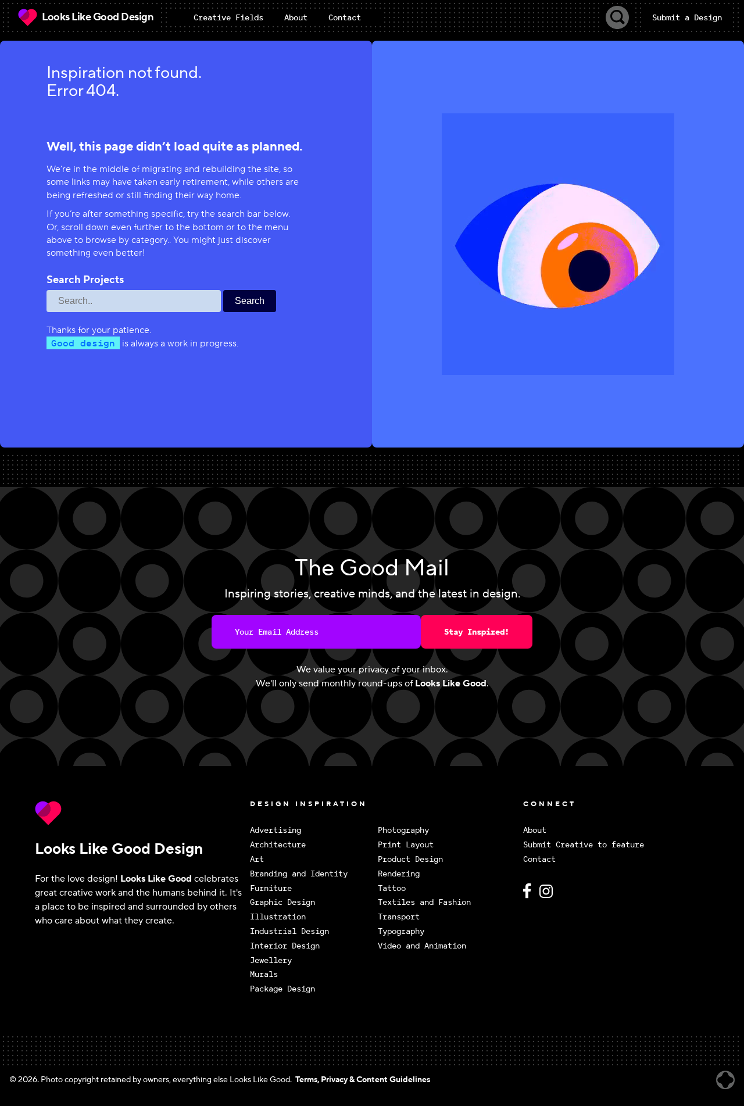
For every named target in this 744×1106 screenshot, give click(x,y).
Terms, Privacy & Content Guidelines (362, 1080)
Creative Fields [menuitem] (228, 17)
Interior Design (285, 946)
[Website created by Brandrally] (725, 1080)
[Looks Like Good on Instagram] (549, 896)
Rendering (399, 874)
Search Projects (85, 280)
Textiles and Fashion (424, 902)
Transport (399, 917)
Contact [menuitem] (344, 17)
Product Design (410, 859)
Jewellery (271, 960)
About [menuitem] (295, 17)
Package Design (282, 989)
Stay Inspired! (476, 632)
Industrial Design (289, 931)
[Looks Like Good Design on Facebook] (529, 896)
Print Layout (406, 845)
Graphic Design (282, 902)
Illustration (278, 917)
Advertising (275, 830)
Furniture (271, 888)
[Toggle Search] (617, 17)
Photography (403, 830)
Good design (83, 343)
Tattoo (392, 888)
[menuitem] (228, 17)
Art (257, 859)
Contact (539, 859)
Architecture (278, 845)
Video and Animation (422, 946)
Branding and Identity (299, 874)
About (534, 830)
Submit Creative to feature (583, 845)
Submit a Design (687, 17)
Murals (264, 974)
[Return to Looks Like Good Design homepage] (139, 813)
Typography (401, 931)
